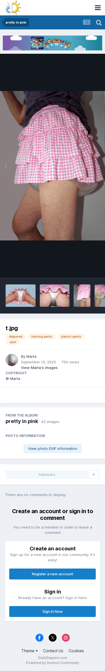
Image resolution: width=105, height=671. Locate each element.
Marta (31, 356)
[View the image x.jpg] (21, 295)
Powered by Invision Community (52, 663)
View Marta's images (39, 367)
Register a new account (52, 574)
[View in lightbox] (52, 165)
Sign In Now (53, 611)
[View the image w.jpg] (55, 295)
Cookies (76, 650)
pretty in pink (22, 421)
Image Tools (82, 267)
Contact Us (53, 650)
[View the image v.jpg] (82, 295)
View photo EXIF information (52, 448)
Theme (28, 650)
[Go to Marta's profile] (12, 360)
